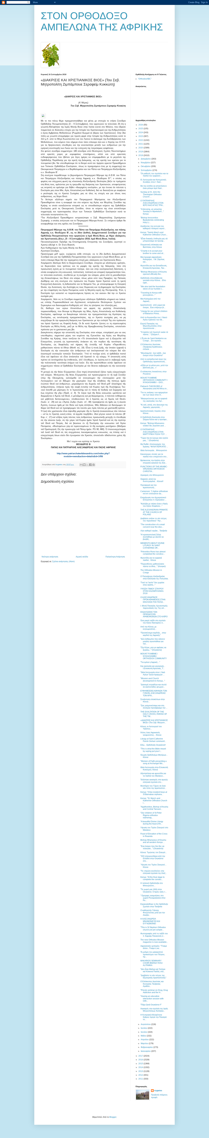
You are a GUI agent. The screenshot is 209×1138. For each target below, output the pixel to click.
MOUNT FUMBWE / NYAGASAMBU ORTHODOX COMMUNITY (153, 656)
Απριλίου (145, 1039)
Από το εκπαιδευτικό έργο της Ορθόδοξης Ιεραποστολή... (153, 360)
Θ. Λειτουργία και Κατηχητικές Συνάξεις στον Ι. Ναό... (153, 181)
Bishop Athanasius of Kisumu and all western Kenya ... (153, 841)
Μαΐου (144, 1036)
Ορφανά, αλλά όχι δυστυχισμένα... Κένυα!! (151, 480)
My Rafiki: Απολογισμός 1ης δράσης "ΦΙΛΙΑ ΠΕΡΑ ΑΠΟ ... (154, 445)
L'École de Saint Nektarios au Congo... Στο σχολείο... (153, 339)
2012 (141, 1075)
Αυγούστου (146, 1024)
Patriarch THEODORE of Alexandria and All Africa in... (154, 387)
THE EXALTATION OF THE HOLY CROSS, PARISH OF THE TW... (153, 714)
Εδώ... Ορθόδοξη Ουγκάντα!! (153, 745)
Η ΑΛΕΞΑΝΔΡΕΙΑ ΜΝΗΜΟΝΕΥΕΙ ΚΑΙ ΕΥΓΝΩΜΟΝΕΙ (150, 921)
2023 (141, 136)
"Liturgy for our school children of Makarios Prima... (153, 312)
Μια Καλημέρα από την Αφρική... (150, 300)
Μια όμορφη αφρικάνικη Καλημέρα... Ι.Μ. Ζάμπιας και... (152, 259)
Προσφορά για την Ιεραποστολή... (148, 486)
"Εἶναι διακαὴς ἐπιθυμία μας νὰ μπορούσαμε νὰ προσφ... (154, 239)
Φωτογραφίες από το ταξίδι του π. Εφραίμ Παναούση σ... (154, 934)
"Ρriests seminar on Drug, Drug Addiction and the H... (154, 991)
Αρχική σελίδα (82, 557)
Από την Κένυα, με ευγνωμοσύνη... (148, 628)
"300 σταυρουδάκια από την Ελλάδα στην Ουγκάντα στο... (152, 858)
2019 (141, 151)
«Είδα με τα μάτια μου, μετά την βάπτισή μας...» (154, 366)
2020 (141, 148)
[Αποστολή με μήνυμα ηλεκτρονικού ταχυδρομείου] (81, 464)
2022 (141, 140)
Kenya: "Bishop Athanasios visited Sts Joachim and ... (153, 424)
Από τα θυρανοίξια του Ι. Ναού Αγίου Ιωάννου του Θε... (153, 318)
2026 (141, 125)
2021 (141, 144)
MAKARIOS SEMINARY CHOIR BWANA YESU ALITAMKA (151, 963)
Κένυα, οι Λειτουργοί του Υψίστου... (151, 727)
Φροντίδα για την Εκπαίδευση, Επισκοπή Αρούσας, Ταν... (153, 266)
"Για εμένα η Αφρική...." (150, 662)
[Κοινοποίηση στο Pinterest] (93, 464)
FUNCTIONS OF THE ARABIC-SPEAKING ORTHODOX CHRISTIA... (154, 469)
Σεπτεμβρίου (146, 170)
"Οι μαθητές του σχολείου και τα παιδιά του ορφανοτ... (154, 174)
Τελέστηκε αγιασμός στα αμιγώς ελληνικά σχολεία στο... (154, 781)
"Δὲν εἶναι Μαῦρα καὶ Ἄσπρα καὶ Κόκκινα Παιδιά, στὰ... (152, 970)
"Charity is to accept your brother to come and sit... (152, 252)
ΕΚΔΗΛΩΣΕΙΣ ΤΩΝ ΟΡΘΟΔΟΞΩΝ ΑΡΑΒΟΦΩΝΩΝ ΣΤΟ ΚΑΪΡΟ (154, 614)
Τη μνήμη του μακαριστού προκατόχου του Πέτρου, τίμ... (152, 954)
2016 (141, 1060)
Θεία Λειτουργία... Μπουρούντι (153, 450)
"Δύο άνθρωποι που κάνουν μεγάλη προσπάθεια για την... (152, 641)
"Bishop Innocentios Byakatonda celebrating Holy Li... (152, 220)
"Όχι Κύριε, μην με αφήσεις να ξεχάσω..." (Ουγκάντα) (153, 648)
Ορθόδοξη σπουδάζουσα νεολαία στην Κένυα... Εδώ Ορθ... (153, 280)
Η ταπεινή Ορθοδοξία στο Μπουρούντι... (151, 884)
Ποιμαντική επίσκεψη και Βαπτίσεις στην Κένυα (151, 246)
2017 (141, 1056)
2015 (141, 1063)
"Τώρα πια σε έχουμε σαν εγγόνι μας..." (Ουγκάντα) (154, 439)
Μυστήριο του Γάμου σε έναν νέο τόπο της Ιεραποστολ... (153, 787)
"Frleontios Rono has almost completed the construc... (152, 553)
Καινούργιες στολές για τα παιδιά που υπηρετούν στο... (154, 455)
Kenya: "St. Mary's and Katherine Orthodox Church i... (153, 800)
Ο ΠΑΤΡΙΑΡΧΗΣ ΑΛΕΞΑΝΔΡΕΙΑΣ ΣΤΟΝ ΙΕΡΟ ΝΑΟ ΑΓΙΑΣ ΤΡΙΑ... (152, 203)
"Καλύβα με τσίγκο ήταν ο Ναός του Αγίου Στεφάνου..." (154, 505)
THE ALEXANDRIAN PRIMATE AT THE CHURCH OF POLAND (154, 512)
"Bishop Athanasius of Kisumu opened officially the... (153, 273)
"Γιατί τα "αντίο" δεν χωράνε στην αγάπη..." (152, 583)
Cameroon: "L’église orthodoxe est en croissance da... (154, 492)
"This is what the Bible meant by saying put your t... (153, 750)
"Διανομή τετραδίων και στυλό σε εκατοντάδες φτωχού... (153, 685)
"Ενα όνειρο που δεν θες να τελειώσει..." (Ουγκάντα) (152, 847)
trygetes (158, 1090)
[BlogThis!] (84, 464)
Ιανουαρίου (146, 1051)
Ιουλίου (144, 1028)
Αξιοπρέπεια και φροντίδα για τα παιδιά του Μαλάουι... (153, 774)
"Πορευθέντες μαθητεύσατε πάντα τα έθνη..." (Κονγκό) (153, 565)
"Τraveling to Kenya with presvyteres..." (151, 294)
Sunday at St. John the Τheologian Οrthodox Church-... (151, 194)
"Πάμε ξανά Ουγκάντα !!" (150, 1005)
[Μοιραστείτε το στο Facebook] (90, 464)
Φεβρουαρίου (147, 1047)
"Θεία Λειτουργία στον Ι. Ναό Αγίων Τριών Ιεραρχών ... (152, 673)
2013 (141, 1071)
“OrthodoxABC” (145, 79)
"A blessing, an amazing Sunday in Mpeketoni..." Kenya (152, 211)
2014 (141, 1067)
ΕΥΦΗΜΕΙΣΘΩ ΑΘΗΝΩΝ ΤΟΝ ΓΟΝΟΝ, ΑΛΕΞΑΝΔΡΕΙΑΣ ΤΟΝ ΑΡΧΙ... (153, 693)
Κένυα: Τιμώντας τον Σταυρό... (153, 852)
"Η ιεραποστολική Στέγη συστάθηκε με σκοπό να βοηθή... (152, 537)
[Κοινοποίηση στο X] (87, 464)
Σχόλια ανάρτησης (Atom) (63, 561)
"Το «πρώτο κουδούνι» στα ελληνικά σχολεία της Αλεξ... (153, 872)
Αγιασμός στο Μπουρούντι (152, 475)
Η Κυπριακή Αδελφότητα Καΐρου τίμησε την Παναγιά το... (153, 1017)
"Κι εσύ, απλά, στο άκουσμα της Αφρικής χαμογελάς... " (154, 406)
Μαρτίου (145, 1043)
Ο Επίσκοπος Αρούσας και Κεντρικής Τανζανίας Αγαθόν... (152, 983)
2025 (141, 128)
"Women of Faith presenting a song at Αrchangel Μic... (153, 762)
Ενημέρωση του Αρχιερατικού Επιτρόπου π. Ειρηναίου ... (153, 498)
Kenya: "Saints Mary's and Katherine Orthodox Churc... (154, 233)
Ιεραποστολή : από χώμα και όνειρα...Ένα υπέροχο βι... (152, 306)
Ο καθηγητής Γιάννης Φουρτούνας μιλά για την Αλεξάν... (152, 912)
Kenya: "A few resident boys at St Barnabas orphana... (153, 793)
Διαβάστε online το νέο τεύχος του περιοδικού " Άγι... (153, 519)
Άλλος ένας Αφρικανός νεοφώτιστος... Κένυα (150, 733)
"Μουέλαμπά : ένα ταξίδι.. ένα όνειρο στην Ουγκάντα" (153, 354)
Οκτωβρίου (146, 166)
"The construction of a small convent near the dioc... (152, 525)
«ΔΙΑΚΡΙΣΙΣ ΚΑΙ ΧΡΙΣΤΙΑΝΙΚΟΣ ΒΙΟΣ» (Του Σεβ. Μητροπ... (154, 721)
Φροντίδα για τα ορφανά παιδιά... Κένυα (151, 559)
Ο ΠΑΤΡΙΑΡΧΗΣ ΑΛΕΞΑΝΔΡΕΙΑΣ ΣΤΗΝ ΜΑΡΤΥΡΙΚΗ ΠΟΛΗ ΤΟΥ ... (153, 431)
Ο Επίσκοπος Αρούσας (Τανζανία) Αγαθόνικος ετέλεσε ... (151, 346)
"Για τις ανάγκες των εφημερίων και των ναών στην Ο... (154, 393)
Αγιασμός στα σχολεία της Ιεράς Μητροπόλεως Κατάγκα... (154, 1009)
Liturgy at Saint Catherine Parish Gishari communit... (153, 740)
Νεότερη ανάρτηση (50, 557)
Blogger (112, 1117)
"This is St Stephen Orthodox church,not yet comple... (153, 928)
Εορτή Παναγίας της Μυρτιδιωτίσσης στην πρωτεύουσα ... (150, 326)
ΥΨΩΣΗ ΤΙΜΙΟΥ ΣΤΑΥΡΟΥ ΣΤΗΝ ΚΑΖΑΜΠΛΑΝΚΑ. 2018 (152, 591)
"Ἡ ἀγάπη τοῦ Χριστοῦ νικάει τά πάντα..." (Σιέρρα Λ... (154, 333)
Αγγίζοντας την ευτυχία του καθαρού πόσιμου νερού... (153, 227)
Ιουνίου (144, 1032)
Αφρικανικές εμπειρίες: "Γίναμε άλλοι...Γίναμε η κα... (153, 947)
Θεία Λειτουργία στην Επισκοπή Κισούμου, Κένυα (154, 768)
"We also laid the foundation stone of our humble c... (152, 287)
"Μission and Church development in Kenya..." (152, 679)
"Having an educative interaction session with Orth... (152, 998)
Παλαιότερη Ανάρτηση (115, 557)
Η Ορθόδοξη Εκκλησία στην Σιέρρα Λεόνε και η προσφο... (154, 418)
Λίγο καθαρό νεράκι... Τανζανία (153, 531)
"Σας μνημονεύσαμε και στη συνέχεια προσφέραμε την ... (153, 706)
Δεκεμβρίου (146, 159)
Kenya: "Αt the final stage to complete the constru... (152, 878)
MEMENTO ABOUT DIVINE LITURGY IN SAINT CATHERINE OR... (152, 545)
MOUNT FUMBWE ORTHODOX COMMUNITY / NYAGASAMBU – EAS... (154, 380)
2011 (141, 1079)
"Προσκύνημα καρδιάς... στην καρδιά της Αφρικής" (153, 634)
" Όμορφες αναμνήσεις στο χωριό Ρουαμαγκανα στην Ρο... (152, 898)
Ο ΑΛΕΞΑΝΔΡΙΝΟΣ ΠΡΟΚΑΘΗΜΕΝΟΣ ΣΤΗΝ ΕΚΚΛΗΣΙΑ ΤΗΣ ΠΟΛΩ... (152, 599)
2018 (141, 155)
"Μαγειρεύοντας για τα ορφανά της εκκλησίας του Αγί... (153, 399)
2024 (141, 132)
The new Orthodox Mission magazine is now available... (154, 941)
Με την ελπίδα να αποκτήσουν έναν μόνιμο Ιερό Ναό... (153, 187)
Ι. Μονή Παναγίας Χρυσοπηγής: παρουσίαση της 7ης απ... (154, 607)
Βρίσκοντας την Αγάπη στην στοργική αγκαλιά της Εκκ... (153, 461)
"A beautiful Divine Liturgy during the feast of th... (151, 822)
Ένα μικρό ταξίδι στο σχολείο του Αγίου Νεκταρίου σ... (153, 621)
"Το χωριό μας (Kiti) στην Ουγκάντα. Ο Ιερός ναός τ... (153, 890)
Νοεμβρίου (146, 162)
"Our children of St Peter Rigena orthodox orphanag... (151, 815)
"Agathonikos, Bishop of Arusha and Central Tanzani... (154, 808)
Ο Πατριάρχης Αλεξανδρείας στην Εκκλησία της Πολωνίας (154, 577)
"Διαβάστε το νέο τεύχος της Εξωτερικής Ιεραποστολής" (153, 976)
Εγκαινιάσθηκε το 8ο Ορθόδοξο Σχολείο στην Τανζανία (154, 905)
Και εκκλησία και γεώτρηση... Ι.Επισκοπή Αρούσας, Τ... (152, 667)
